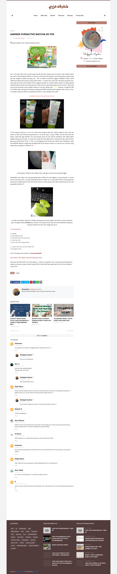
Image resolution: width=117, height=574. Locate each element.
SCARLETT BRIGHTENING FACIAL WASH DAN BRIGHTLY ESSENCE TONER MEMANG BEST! (19, 321)
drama (27, 531)
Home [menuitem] (36, 15)
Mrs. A (17, 364)
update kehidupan (34, 545)
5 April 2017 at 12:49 (20, 460)
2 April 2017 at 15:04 (20, 411)
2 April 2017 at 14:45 (25, 356)
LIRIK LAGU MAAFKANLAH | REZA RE (62, 529)
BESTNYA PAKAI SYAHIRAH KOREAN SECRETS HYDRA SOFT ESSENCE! (41, 320)
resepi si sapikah (30, 543)
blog (29, 528)
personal (33, 540)
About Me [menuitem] (44, 15)
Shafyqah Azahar (19, 38)
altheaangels (22, 528)
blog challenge (15, 531)
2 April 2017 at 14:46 (25, 402)
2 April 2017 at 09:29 (20, 388)
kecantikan (20, 537)
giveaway (18, 534)
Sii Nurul (18, 434)
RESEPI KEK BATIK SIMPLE (60, 545)
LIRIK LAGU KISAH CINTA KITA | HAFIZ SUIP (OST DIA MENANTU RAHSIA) (62, 563)
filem (12, 534)
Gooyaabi (35, 571)
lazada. (55, 87)
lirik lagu (35, 537)
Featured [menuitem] (61, 15)
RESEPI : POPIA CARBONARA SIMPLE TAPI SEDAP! (94, 556)
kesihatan (28, 537)
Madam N (18, 409)
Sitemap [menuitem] (70, 15)
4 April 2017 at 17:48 (20, 447)
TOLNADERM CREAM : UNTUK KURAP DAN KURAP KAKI (63, 319)
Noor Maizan (19, 420)
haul (24, 534)
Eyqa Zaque (19, 386)
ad (16, 528)
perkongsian (25, 540)
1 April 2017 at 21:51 (20, 345)
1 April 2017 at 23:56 (20, 366)
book (22, 531)
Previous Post (15, 330)
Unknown (18, 343)
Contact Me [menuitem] (79, 15)
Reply (16, 350)
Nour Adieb (19, 470)
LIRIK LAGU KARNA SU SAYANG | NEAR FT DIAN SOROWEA (95, 564)
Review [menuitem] (52, 15)
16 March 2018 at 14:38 (20, 483)
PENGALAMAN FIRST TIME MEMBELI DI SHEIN (93, 547)
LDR (12, 528)
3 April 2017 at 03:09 (20, 422)
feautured (34, 531)
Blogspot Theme (20, 571)
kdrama (13, 537)
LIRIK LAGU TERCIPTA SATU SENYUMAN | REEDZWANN (60, 554)
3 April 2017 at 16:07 (20, 435)
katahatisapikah (32, 534)
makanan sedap (15, 540)
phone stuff (14, 543)
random (22, 543)
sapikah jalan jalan (22, 545)
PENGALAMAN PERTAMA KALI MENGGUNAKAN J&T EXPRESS (94, 539)
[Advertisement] (43, 25)
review (12, 31)
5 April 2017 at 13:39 (20, 472)
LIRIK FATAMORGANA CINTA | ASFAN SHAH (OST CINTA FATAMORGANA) (61, 538)
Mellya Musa (19, 459)
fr (15, 482)
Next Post (70, 330)
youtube (13, 548)
